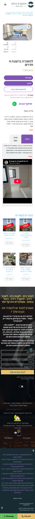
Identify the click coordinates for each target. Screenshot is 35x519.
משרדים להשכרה (7, 490)
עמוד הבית (29, 12)
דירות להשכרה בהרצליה (10, 464)
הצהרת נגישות (17, 498)
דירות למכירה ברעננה (27, 469)
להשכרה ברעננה (22, 145)
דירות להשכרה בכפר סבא (10, 474)
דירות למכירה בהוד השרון (26, 478)
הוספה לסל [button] (25, 245)
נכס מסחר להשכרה (17, 481)
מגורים (12, 12)
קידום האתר (17, 492)
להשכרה (18, 12)
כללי (23, 12)
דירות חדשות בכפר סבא (17, 476)
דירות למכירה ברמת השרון (25, 483)
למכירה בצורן (17, 485)
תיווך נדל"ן (11, 413)
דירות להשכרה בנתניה (13, 459)
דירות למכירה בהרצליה (25, 464)
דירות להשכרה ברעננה (19, 14)
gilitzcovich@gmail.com (14, 409)
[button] (5, 4)
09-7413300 (26, 438)
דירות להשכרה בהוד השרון (10, 478)
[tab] (27, 139)
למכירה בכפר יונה (11, 483)
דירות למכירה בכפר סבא (26, 474)
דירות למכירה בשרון (13, 455)
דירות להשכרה (23, 95)
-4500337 (10, 438)
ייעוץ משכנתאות (14, 488)
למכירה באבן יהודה (26, 488)
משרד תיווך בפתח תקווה (21, 490)
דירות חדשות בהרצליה (17, 466)
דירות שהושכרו (28, 97)
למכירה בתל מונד (6, 485)
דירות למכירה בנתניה (27, 459)
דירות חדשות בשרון (26, 455)
